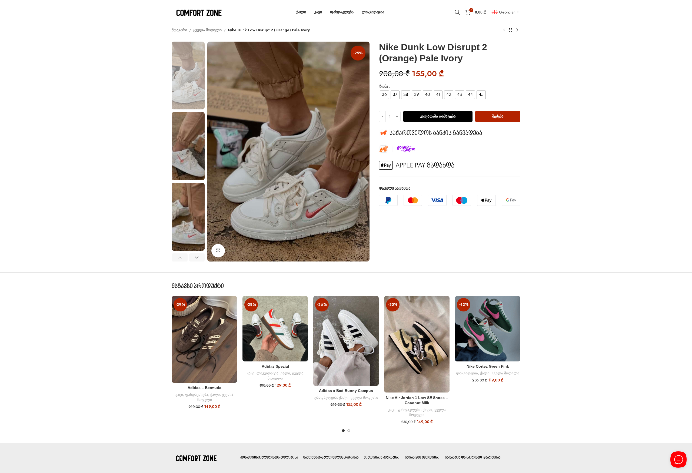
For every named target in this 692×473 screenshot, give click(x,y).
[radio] (384, 95)
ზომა (384, 86)
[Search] (457, 12)
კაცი (179, 394)
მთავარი (179, 30)
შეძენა (498, 116)
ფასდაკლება (196, 394)
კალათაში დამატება (438, 116)
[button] (180, 257)
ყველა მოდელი (207, 30)
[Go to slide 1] (343, 430)
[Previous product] (504, 30)
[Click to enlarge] (218, 250)
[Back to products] (510, 30)
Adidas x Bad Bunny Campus (346, 390)
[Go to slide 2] (348, 430)
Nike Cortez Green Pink (488, 366)
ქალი (215, 394)
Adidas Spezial (275, 366)
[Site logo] (199, 11)
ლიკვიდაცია (267, 373)
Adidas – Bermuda (204, 387)
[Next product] (517, 30)
